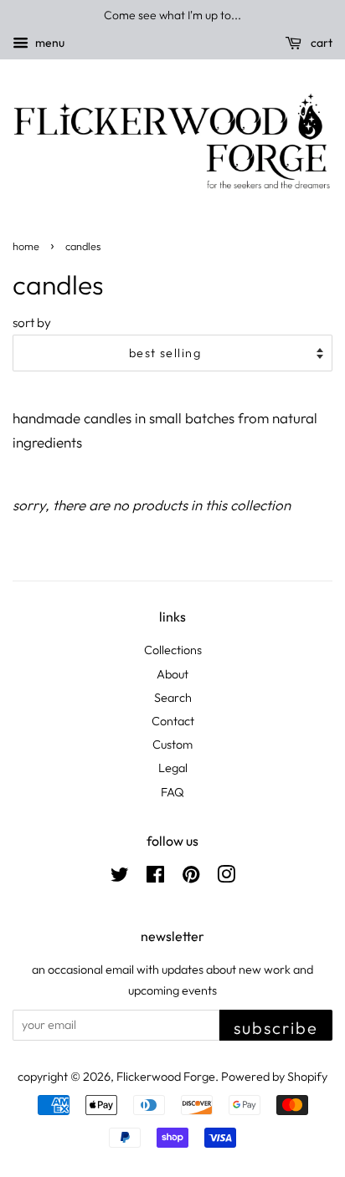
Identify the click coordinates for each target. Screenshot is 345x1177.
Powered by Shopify (274, 1076)
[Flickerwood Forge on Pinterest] (191, 877)
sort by (32, 322)
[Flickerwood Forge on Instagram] (226, 877)
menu (48, 42)
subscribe (276, 1027)
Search (173, 697)
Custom (172, 744)
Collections (173, 650)
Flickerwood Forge (165, 1076)
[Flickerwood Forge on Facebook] (155, 877)
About (172, 674)
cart (320, 42)
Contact (173, 721)
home (26, 246)
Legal (173, 767)
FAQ (172, 792)
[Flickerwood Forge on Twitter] (120, 877)
